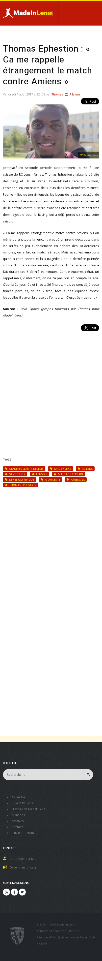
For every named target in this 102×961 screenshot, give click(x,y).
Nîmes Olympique (21, 479)
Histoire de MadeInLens (28, 809)
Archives (18, 821)
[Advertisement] (51, 388)
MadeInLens (62, 468)
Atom (30, 833)
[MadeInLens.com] (17, 936)
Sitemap (18, 827)
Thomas (57, 94)
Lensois (41, 474)
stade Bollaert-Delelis (25, 468)
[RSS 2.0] (6, 892)
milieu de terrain (70, 474)
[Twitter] (22, 892)
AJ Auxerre (52, 479)
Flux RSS (17, 833)
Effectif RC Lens (22, 803)
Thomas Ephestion (22, 485)
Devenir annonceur (23, 867)
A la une (75, 94)
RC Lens (87, 468)
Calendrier (19, 797)
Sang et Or (16, 474)
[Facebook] (14, 892)
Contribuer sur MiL (23, 859)
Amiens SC (77, 479)
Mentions (18, 815)
